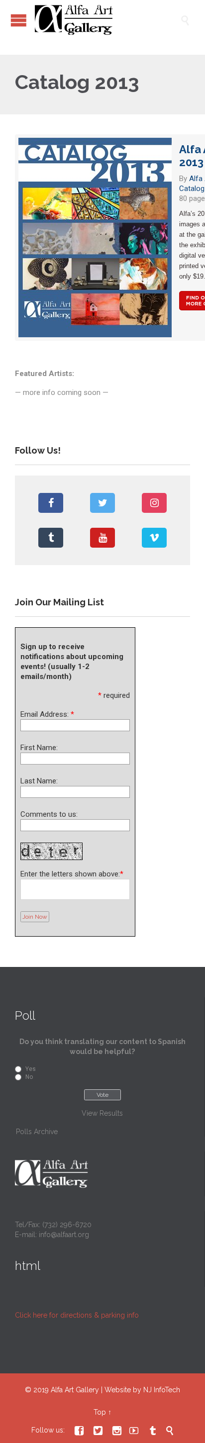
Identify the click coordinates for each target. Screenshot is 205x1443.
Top (100, 1412)
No (29, 1076)
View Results (102, 1113)
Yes (30, 1068)
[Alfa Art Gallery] (107, 20)
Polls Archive (37, 1132)
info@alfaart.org (64, 1235)
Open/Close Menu (18, 20)
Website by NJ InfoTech (142, 1390)
